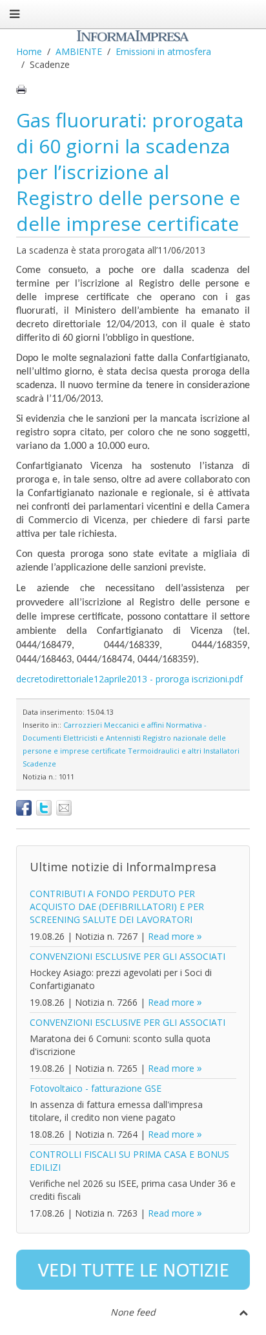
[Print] (21, 89)
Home (29, 51)
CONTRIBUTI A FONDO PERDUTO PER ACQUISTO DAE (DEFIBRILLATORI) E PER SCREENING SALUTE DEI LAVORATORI (117, 906)
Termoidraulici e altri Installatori (184, 750)
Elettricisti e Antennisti (102, 738)
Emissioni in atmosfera (163, 51)
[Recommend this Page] (64, 808)
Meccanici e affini (134, 725)
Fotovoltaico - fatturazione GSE (95, 1088)
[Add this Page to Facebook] (24, 808)
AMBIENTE (79, 51)
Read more (171, 936)
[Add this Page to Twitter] (44, 808)
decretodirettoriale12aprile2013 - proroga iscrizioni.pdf (129, 679)
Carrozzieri (82, 725)
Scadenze (39, 763)
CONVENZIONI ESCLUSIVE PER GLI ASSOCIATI (127, 956)
